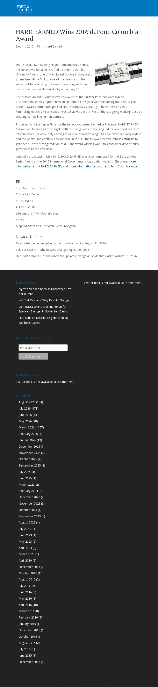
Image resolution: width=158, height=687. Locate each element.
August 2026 (27, 402)
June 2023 (25, 535)
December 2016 (29, 567)
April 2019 (25, 560)
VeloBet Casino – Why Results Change (41, 250)
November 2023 (29, 503)
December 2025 (29, 446)
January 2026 (27, 440)
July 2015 (25, 649)
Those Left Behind (28, 194)
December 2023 (29, 497)
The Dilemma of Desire (31, 188)
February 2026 (28, 434)
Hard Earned (53, 46)
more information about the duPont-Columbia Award (104, 166)
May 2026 (25, 421)
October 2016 (28, 573)
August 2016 (27, 579)
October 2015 (28, 636)
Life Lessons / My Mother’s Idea (37, 213)
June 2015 (25, 655)
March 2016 (27, 611)
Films (40, 46)
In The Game (24, 201)
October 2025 (28, 459)
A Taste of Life (26, 207)
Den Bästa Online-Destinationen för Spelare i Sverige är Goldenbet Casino (65, 256)
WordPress (110, 681)
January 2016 (27, 624)
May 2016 (25, 598)
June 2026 (25, 415)
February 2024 (28, 491)
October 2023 (28, 510)
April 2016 (25, 605)
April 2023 (25, 548)
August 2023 (27, 522)
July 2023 (25, 529)
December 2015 (29, 630)
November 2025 (29, 453)
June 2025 (25, 478)
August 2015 (27, 643)
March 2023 (27, 554)
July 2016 (25, 586)
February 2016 (28, 617)
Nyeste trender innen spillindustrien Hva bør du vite (50, 243)
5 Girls (20, 220)
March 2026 (27, 427)
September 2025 (30, 465)
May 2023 (25, 541)
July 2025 (25, 472)
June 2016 (25, 592)
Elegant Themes (69, 681)
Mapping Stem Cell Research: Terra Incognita (46, 226)
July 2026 (25, 408)
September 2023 (30, 516)
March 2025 (27, 484)
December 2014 (29, 662)
